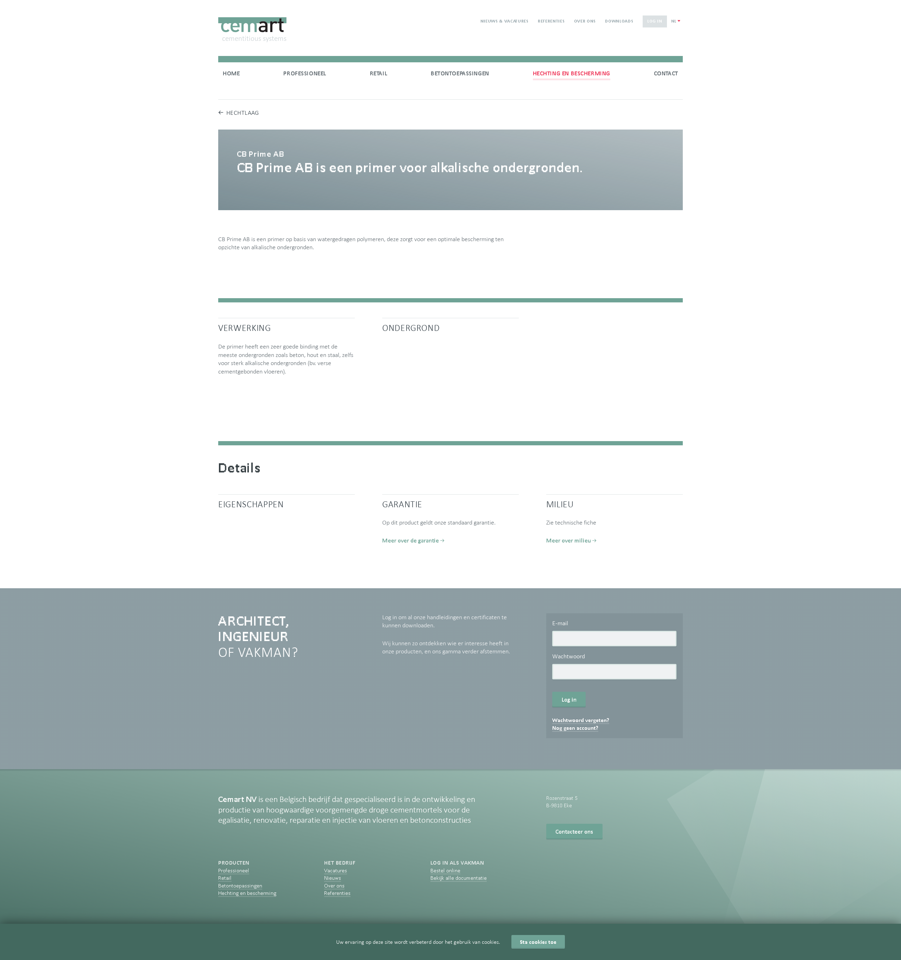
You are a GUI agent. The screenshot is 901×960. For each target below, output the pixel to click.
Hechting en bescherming (571, 73)
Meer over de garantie (410, 540)
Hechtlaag (242, 112)
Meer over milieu (568, 540)
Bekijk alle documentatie (458, 878)
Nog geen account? (575, 728)
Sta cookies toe (538, 942)
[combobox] (675, 21)
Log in (654, 21)
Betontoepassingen (460, 73)
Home (231, 73)
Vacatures (335, 870)
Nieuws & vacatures (504, 21)
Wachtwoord (568, 656)
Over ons (585, 21)
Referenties (551, 21)
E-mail (560, 623)
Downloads (619, 21)
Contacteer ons (574, 831)
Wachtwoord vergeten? (580, 720)
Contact (666, 73)
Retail (379, 73)
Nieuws (332, 878)
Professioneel (304, 73)
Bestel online (445, 870)
